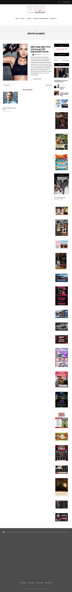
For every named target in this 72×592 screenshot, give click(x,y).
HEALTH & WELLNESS (6, 106)
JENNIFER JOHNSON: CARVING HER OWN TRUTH (64, 94)
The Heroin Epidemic (62, 88)
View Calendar (65, 60)
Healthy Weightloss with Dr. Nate (9, 108)
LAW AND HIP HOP (63, 84)
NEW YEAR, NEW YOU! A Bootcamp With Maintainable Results (41, 49)
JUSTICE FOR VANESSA (59, 198)
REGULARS (61, 86)
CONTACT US (53, 18)
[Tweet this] (5, 85)
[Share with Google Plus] (7, 85)
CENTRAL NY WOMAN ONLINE (40, 18)
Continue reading (37, 79)
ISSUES (22, 18)
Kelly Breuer (37, 54)
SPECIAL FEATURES (35, 44)
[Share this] (4, 85)
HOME (17, 18)
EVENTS (29, 18)
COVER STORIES (62, 91)
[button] (56, 60)
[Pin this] (9, 85)
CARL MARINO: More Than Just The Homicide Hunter (61, 81)
